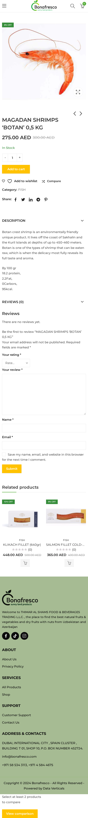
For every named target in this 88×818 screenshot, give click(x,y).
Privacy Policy (13, 666)
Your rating (11, 355)
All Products (11, 687)
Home (6, 111)
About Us (9, 659)
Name (8, 420)
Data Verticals (53, 788)
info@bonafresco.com (19, 756)
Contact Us (10, 722)
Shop (16, 111)
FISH (26, 111)
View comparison (20, 814)
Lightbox (78, 92)
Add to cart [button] (25, 563)
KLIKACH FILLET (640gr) (22, 545)
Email (7, 437)
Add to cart (16, 169)
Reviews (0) (13, 302)
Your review (12, 370)
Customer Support (16, 715)
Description (13, 221)
